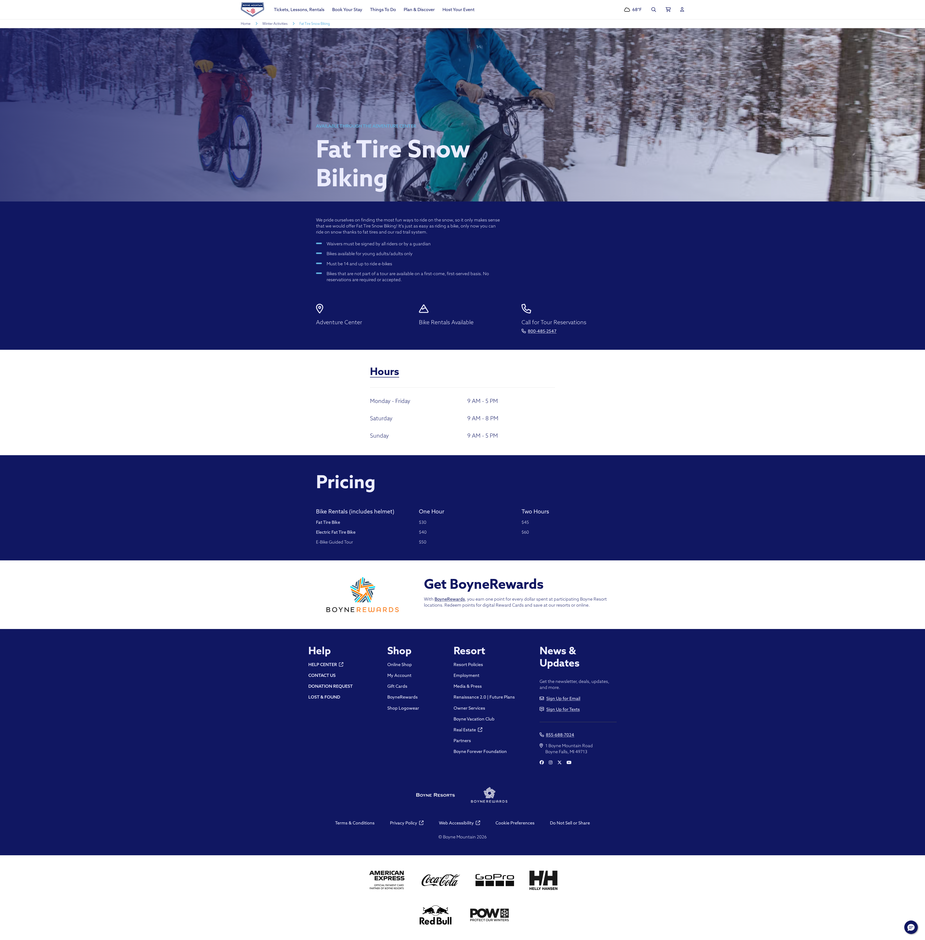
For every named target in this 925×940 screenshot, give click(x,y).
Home (246, 23)
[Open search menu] (654, 9)
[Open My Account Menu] (682, 9)
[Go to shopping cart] (668, 9)
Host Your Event (459, 9)
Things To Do (383, 9)
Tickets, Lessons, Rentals (299, 9)
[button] (911, 927)
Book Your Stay (347, 9)
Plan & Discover (419, 9)
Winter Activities (275, 23)
